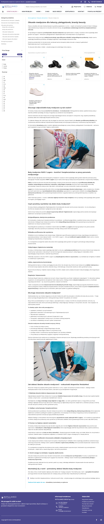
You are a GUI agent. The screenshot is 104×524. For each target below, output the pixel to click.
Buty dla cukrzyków (8, 27)
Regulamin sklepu (87, 499)
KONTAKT (81, 11)
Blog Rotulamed (87, 506)
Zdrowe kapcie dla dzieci (9, 39)
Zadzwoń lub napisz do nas (36, 482)
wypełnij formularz (31, 1)
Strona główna (32, 18)
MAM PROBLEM (27, 11)
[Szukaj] (61, 6)
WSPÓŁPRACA (69, 11)
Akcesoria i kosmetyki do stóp (10, 23)
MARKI (39, 11)
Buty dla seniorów (7, 29)
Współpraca (85, 508)
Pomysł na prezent (95, 11)
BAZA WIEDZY (57, 11)
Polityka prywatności (88, 501)
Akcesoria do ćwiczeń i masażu (10, 20)
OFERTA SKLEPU (13, 11)
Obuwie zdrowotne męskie (10, 36)
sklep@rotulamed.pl (64, 511)
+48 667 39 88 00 (63, 507)
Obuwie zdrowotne (7, 25)
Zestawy (3, 44)
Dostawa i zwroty (87, 510)
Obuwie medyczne (8, 32)
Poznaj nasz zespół (87, 504)
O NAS (47, 11)
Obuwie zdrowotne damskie (10, 34)
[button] (44, 57)
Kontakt (84, 512)
